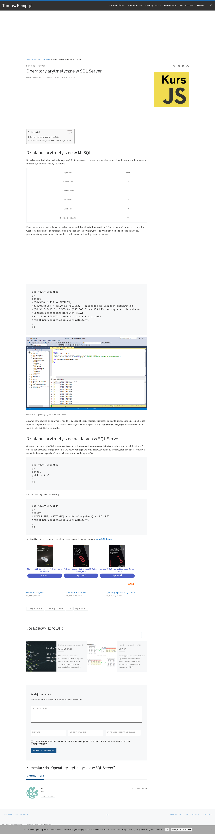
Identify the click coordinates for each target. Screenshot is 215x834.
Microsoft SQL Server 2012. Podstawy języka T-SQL (44, 569)
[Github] (187, 66)
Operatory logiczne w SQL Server (120, 592)
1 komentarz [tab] (35, 775)
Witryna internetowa (121, 732)
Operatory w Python (35, 592)
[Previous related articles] (138, 635)
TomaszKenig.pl (17, 825)
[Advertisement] (107, 32)
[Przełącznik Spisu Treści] (68, 132)
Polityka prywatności (181, 829)
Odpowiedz (48, 796)
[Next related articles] (144, 635)
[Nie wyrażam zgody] (211, 829)
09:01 (144, 788)
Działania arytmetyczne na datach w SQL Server (51, 140)
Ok (167, 829)
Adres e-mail (78, 732)
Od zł (44, 572)
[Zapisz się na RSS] (174, 66)
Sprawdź (44, 575)
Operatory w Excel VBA (76, 592)
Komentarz (40, 708)
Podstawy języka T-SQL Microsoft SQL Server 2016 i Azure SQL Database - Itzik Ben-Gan (81, 569)
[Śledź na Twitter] (183, 66)
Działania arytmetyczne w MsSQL (44, 137)
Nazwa (36, 732)
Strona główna (31, 59)
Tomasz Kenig (38, 77)
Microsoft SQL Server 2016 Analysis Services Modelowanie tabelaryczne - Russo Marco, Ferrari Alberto (117, 569)
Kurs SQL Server (45, 59)
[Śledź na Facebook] (179, 66)
